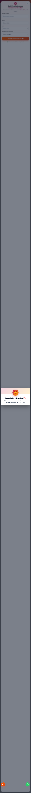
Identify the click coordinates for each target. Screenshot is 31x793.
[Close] (27, 390)
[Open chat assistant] (3, 784)
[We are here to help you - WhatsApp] (28, 784)
